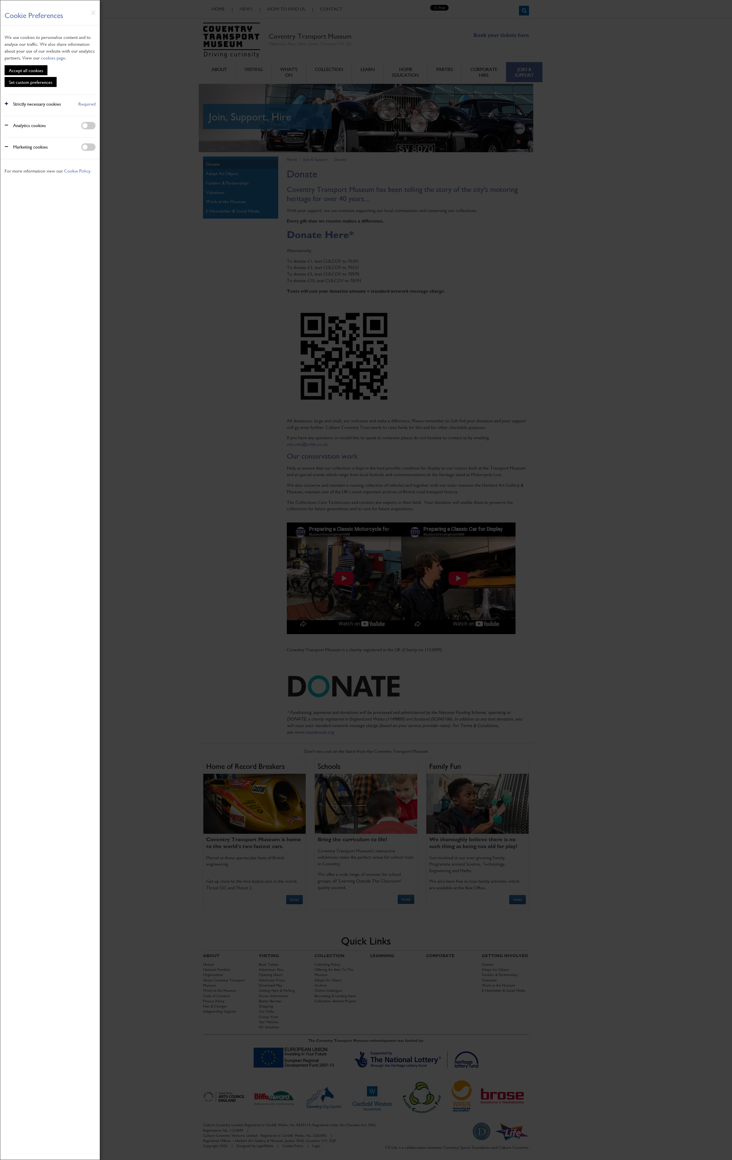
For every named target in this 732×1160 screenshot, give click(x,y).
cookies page (53, 57)
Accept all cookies (26, 70)
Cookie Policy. (78, 170)
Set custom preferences (30, 82)
